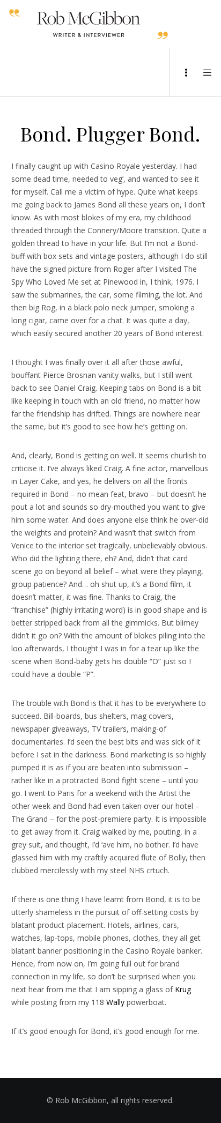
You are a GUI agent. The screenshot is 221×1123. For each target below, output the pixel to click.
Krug (183, 989)
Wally (115, 1002)
